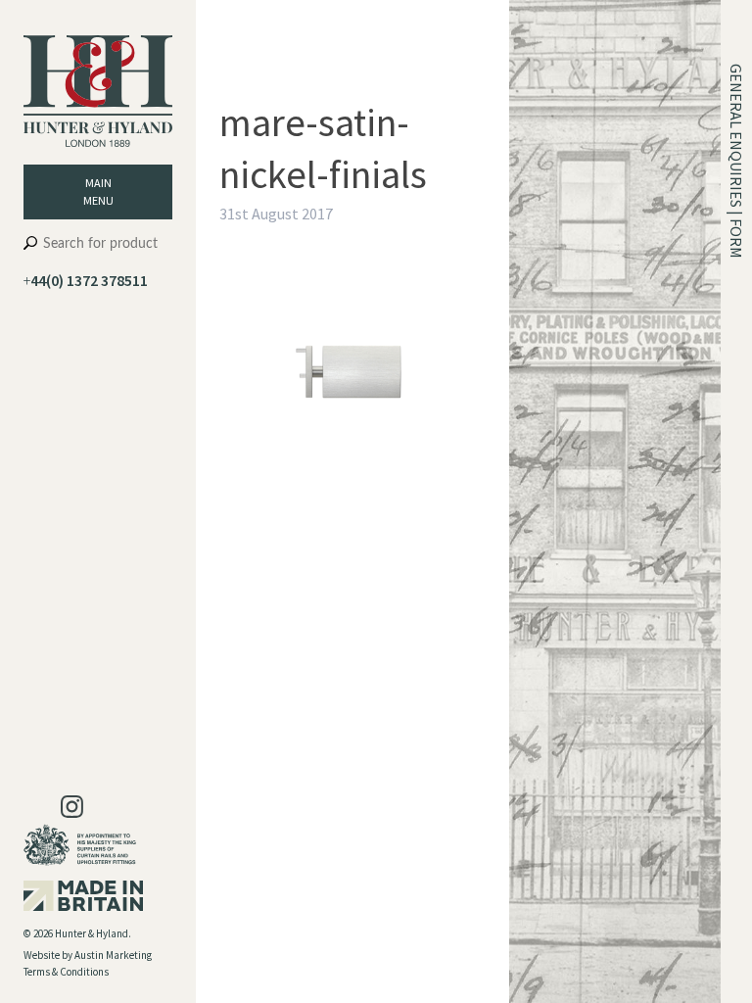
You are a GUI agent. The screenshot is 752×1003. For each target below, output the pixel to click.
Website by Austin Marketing (88, 955)
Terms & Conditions (66, 972)
